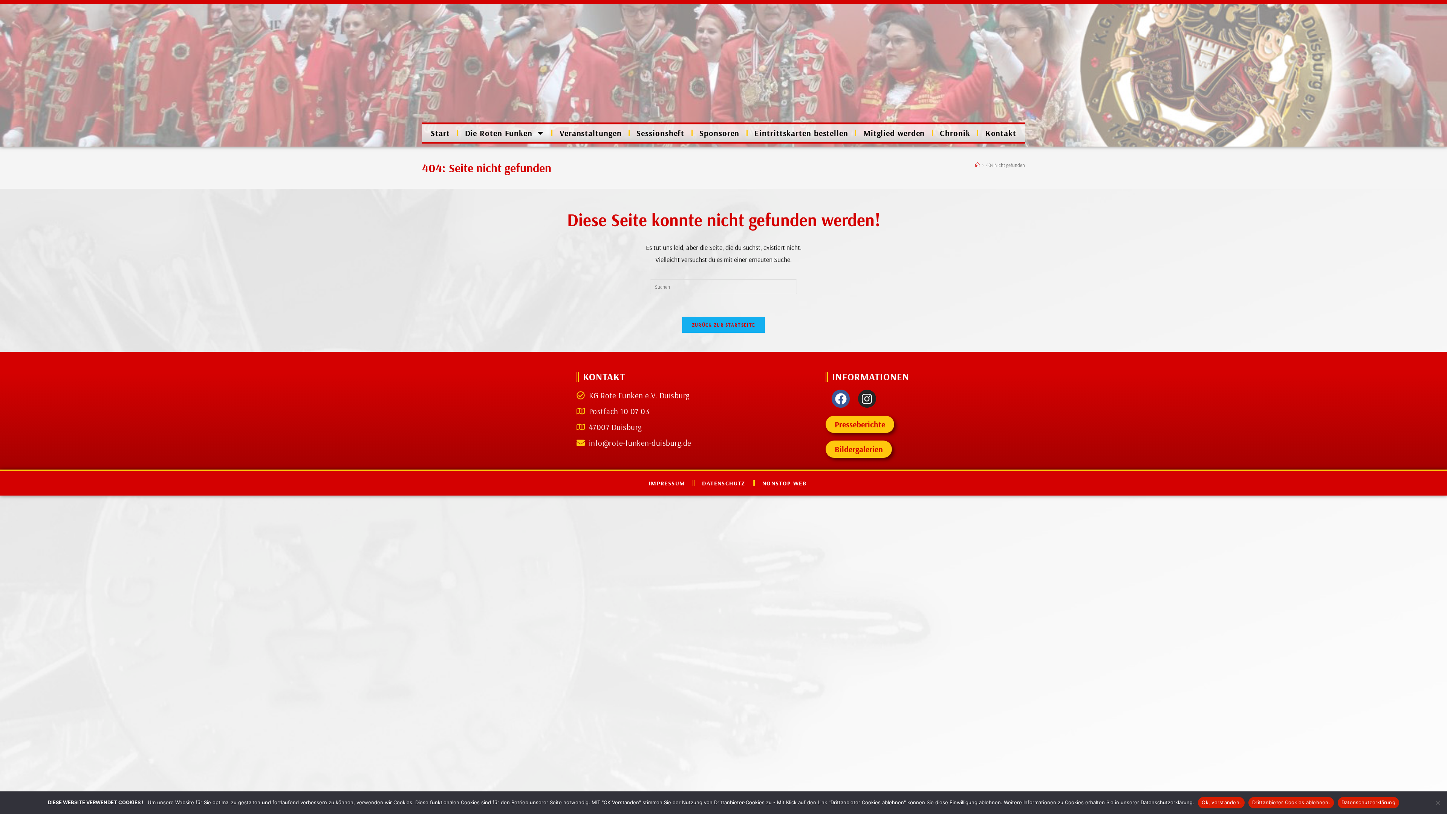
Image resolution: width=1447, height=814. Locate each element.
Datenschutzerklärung (1368, 802)
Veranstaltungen (591, 133)
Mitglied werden (894, 133)
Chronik (955, 133)
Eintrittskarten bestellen (801, 133)
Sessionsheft (660, 133)
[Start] (977, 165)
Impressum (667, 483)
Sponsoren (719, 133)
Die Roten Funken (498, 133)
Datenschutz (723, 483)
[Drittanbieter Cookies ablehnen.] (1437, 802)
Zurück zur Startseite (723, 325)
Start (440, 133)
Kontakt (1000, 133)
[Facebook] (840, 398)
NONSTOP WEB (784, 483)
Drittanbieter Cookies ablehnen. (1291, 802)
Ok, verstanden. (1221, 802)
